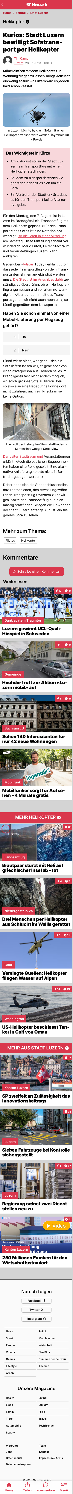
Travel (43, 1418)
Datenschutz (14, 1458)
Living (43, 1397)
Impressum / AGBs (51, 1458)
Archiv (10, 1372)
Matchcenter (47, 1338)
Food (42, 1411)
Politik (43, 1331)
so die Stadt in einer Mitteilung (42, 236)
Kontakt (44, 1451)
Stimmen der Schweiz (52, 1359)
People (10, 1345)
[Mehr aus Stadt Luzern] (36, 1048)
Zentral (21, 13)
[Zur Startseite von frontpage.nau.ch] (36, 4)
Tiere (9, 1418)
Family (10, 1411)
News (9, 1331)
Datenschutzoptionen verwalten (20, 1464)
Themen (44, 1366)
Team (42, 1445)
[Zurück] (2, 4)
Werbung (12, 1445)
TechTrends (46, 1425)
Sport (9, 1338)
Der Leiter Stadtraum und (23, 456)
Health (10, 1397)
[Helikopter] (36, 21)
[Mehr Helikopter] (36, 817)
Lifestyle (11, 1366)
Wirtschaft (45, 1345)
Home (7, 13)
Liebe (9, 1404)
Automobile (13, 1425)
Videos (10, 1352)
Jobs (9, 1451)
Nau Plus (44, 1352)
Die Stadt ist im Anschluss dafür (38, 279)
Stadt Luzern (39, 13)
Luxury (43, 1404)
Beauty (10, 1432)
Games (10, 1359)
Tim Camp (21, 58)
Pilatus (28, 264)
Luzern (18, 63)
